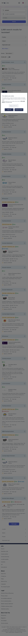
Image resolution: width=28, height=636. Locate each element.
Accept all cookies (18, 109)
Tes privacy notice (9, 102)
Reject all (9, 109)
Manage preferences (13, 105)
